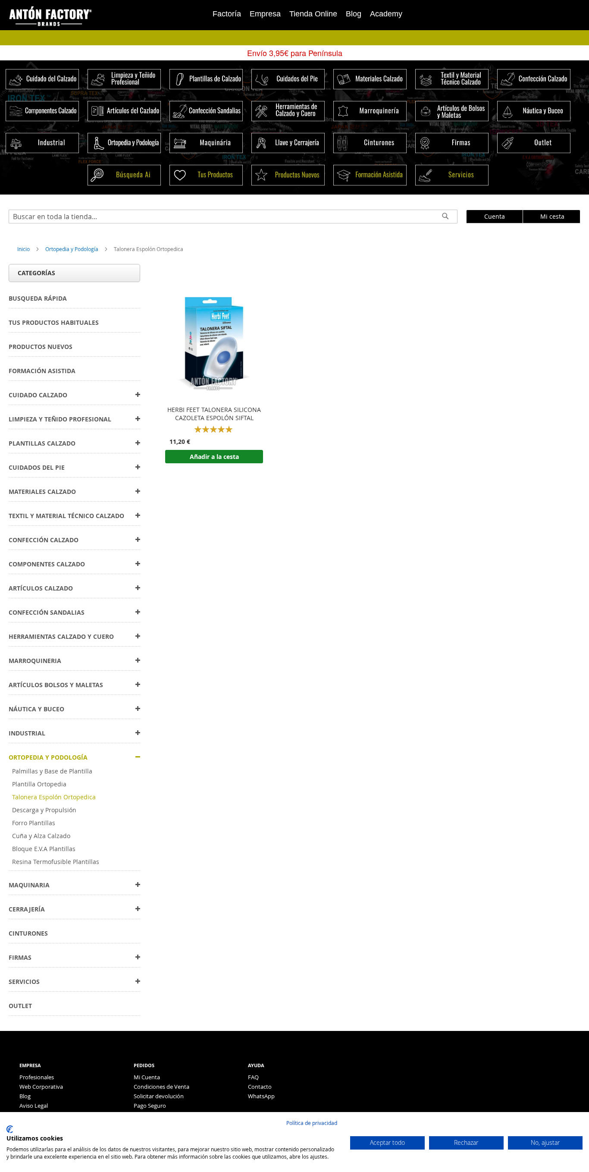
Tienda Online (313, 13)
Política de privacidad (311, 1122)
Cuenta (494, 216)
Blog (353, 13)
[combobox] (233, 216)
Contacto (260, 1086)
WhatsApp (261, 1096)
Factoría (227, 13)
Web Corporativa (41, 1086)
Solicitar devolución (159, 1096)
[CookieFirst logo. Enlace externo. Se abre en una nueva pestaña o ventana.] (9, 1129)
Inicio (24, 248)
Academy (386, 13)
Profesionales (36, 1077)
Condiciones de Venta (161, 1086)
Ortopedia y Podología (72, 248)
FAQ (253, 1077)
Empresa (265, 13)
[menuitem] (38, 298)
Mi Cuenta (147, 1077)
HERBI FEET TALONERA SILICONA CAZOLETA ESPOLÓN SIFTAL (214, 414)
